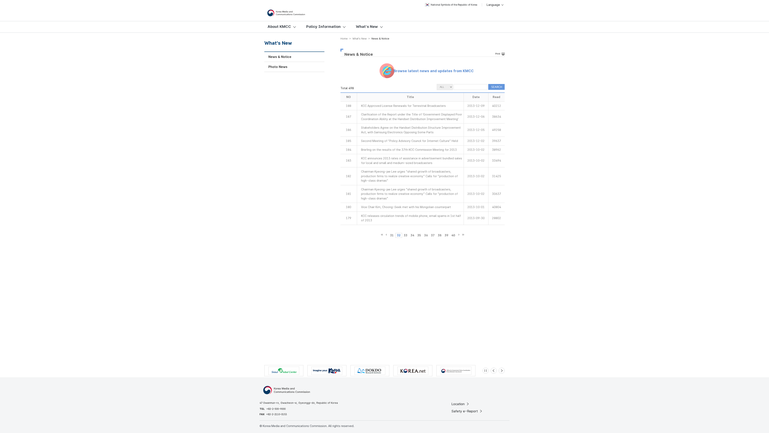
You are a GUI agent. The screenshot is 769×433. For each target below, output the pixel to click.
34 (412, 235)
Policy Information (323, 26)
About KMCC (279, 26)
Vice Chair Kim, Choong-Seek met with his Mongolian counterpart (406, 207)
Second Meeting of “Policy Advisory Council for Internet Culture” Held (409, 141)
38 (439, 235)
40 (453, 235)
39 (446, 235)
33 (405, 235)
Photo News (277, 67)
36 (426, 235)
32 (399, 235)
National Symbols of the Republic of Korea (454, 4)
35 (419, 235)
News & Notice (279, 57)
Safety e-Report (465, 411)
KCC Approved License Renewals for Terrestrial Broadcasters (403, 106)
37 (433, 235)
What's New (367, 26)
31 (392, 235)
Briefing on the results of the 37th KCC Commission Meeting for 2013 (409, 150)
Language (494, 5)
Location (458, 404)
